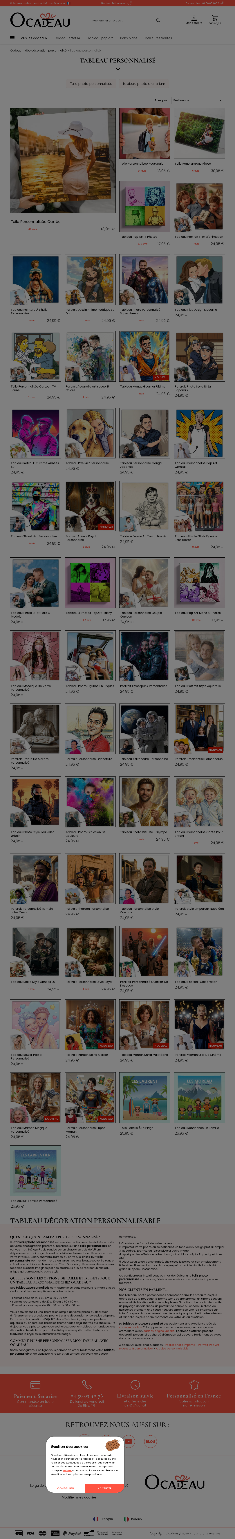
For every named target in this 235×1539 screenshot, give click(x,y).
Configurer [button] (65, 1488)
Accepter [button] (105, 1488)
